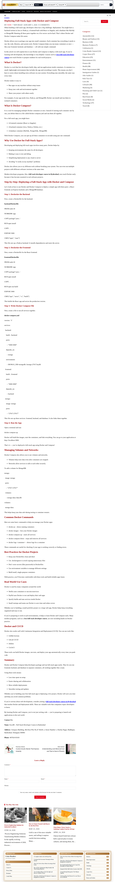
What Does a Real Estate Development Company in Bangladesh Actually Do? (45, 876)
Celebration (87, 48)
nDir (9, 25)
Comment (7, 764)
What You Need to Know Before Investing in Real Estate (44, 864)
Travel (85, 106)
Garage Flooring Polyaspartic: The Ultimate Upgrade (69, 872)
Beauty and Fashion (49, 4)
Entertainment (87, 60)
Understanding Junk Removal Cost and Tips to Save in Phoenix (70, 876)
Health (85, 66)
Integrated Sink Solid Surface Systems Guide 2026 (71, 869)
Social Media (87, 100)
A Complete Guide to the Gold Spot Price (42, 856)
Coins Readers (11, 4)
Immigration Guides (89, 72)
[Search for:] (91, 22)
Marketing (86, 88)
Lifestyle (61, 4)
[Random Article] (107, 15)
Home (21, 4)
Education (86, 57)
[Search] (110, 15)
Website (6, 785)
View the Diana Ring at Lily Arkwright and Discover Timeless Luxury (43, 872)
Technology (87, 103)
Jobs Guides (87, 75)
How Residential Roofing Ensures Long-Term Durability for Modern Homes (70, 865)
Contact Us (27, 4)
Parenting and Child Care (91, 91)
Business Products (89, 45)
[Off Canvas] (5, 15)
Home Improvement (89, 69)
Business (37, 4)
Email (43, 779)
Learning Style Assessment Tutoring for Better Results (44, 860)
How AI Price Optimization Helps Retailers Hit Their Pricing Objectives (44, 868)
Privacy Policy (9, 870)
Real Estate (86, 97)
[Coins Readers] (4, 4)
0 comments (44, 25)
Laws (84, 81)
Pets (84, 94)
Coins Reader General (90, 51)
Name (6, 779)
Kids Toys (86, 78)
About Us (8, 864)
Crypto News (87, 54)
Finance (85, 63)
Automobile (87, 36)
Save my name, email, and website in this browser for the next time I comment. (41, 792)
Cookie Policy (9, 876)
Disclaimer (8, 873)
